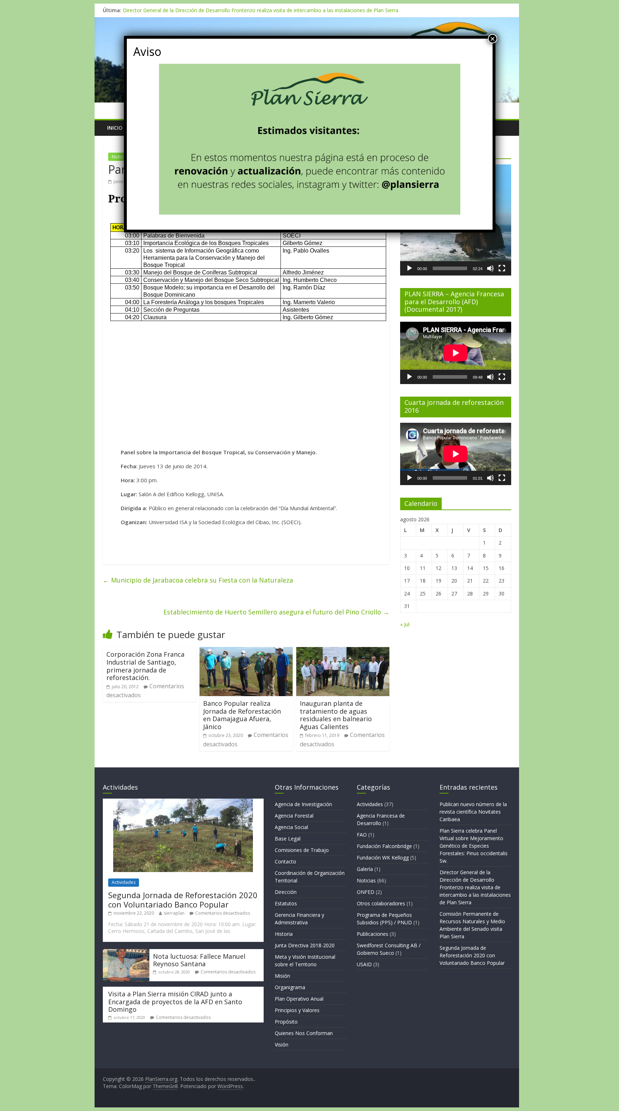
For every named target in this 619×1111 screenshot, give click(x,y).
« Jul (404, 624)
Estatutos (286, 903)
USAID (364, 964)
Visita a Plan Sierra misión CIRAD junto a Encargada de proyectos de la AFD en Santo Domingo (175, 1002)
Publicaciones (372, 933)
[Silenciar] (490, 268)
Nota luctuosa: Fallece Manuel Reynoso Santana (199, 960)
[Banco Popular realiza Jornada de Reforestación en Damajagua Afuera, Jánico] (246, 651)
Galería (365, 869)
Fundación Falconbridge (384, 846)
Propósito (286, 1021)
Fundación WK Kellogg (383, 857)
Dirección (286, 892)
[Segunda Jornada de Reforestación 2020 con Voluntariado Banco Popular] (183, 802)
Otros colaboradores (381, 903)
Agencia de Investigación (303, 804)
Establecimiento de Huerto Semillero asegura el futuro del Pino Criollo (276, 612)
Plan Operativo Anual (299, 998)
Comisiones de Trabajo (302, 850)
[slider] (450, 268)
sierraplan (174, 913)
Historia (284, 933)
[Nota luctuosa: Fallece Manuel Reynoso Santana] (126, 952)
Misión (282, 975)
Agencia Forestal (294, 815)
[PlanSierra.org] (307, 21)
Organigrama (290, 987)
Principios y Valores (297, 1010)
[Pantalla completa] (501, 268)
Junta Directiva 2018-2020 (305, 945)
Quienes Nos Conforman (304, 1033)
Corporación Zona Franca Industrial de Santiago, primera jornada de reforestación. (145, 666)
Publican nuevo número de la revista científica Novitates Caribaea (473, 812)
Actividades (123, 882)
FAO (362, 834)
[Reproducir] (409, 268)
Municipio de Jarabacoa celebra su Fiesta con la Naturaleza (198, 580)
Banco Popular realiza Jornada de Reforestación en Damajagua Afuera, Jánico (242, 715)
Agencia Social (291, 827)
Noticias (120, 157)
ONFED (365, 892)
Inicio (115, 127)
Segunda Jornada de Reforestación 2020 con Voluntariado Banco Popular (183, 900)
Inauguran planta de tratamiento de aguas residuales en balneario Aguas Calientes (336, 715)
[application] (455, 353)
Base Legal (288, 838)
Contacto (285, 861)
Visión (281, 1044)
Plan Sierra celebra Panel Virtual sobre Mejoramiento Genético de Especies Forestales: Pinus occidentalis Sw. (474, 845)
